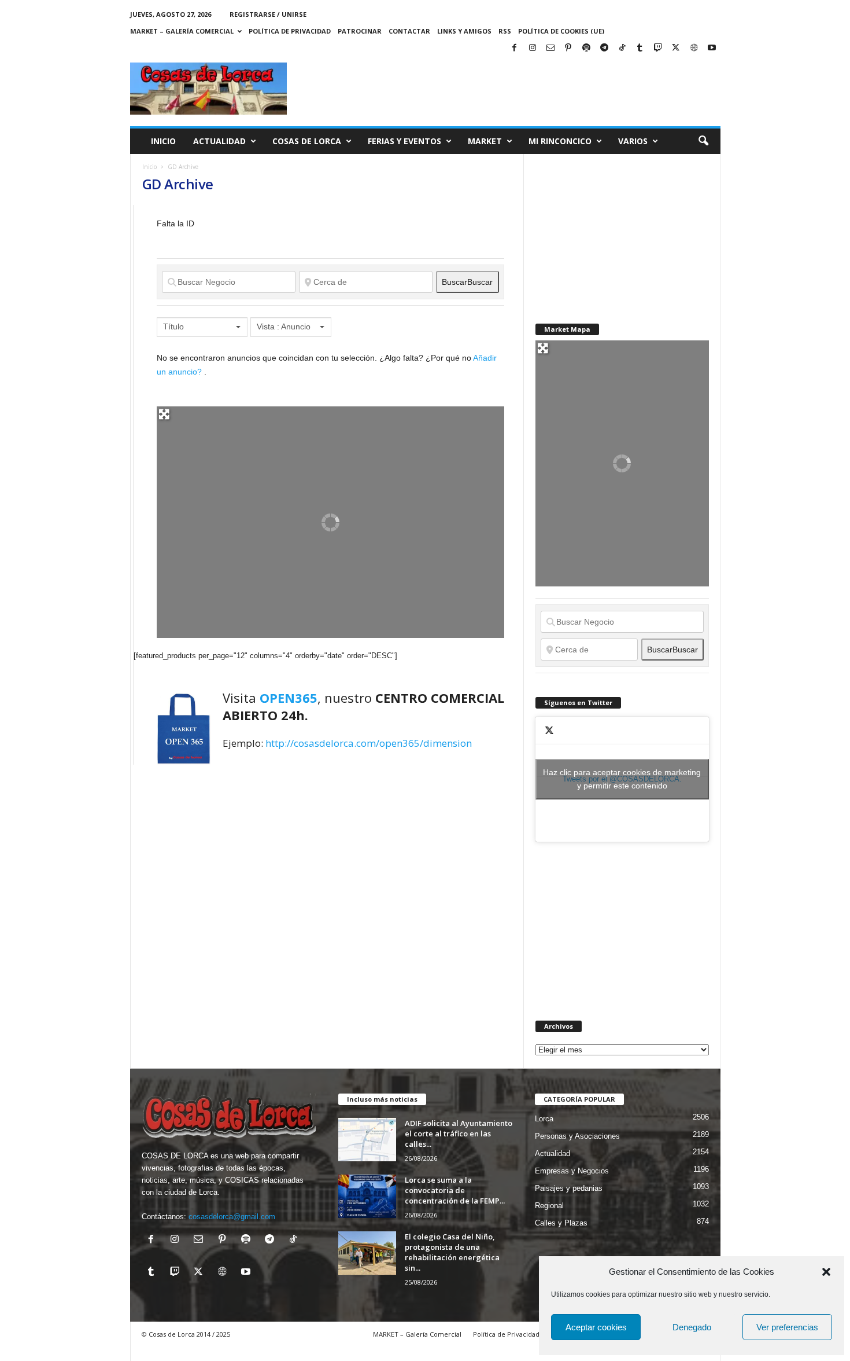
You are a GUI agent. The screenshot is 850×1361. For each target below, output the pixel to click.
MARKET (485, 140)
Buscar (467, 282)
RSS (504, 31)
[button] (826, 1272)
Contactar (409, 31)
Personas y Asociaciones (577, 1136)
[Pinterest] (568, 48)
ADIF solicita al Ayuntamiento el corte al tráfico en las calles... (458, 1133)
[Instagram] (532, 48)
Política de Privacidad (290, 31)
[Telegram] (604, 48)
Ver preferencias (787, 1327)
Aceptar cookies (596, 1327)
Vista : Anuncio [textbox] (284, 326)
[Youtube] (712, 48)
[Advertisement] (622, 226)
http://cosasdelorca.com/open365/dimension (368, 743)
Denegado (691, 1327)
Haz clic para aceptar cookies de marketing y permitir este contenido (622, 779)
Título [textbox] (173, 326)
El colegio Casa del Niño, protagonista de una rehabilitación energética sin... (452, 1252)
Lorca (544, 1118)
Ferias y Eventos (404, 140)
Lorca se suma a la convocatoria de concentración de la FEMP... (455, 1190)
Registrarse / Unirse (268, 14)
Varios (633, 140)
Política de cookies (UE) (561, 31)
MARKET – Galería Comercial (182, 31)
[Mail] (550, 48)
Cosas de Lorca (306, 140)
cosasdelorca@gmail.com (232, 1216)
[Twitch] (658, 48)
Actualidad (219, 140)
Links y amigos (464, 31)
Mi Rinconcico (560, 140)
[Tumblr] (640, 48)
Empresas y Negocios (572, 1170)
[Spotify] (586, 48)
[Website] (694, 48)
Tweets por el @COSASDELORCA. (622, 779)
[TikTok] (622, 48)
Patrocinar (360, 31)
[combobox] (202, 327)
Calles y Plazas (561, 1223)
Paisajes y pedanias (569, 1188)
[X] (676, 48)
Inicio (163, 140)
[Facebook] (515, 48)
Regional (549, 1205)
